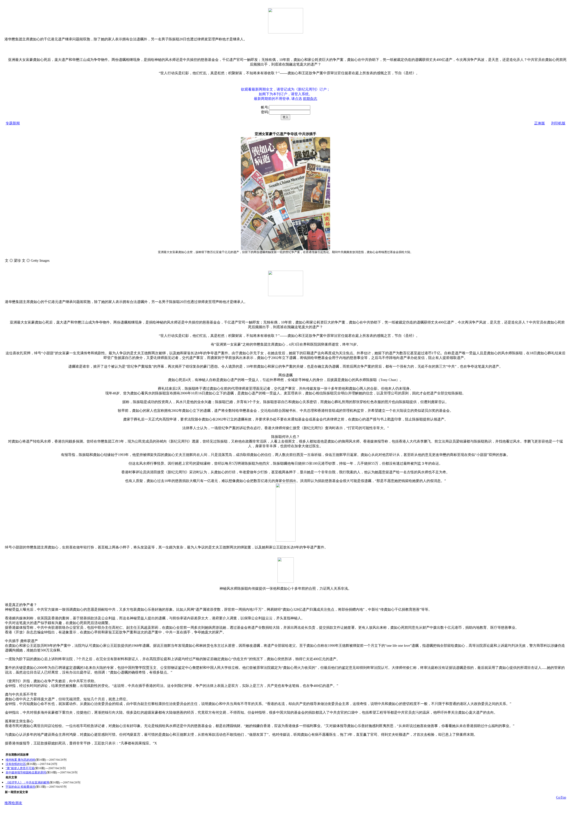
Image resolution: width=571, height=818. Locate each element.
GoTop (561, 797)
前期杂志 (310, 99)
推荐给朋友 (13, 803)
